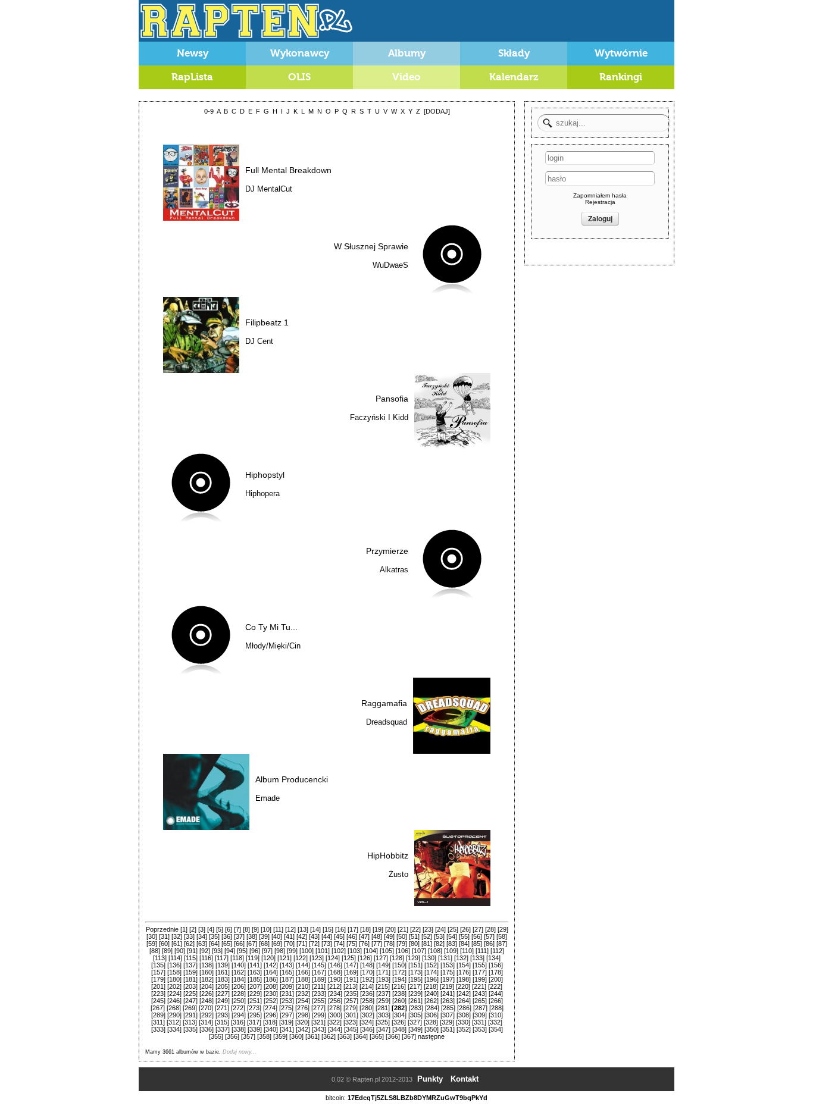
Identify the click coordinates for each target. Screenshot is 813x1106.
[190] (335, 979)
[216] (399, 986)
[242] (463, 993)
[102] (339, 950)
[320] (302, 1022)
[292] (206, 1015)
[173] (415, 972)
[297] (287, 1015)
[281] (383, 1007)
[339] (255, 1029)
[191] (351, 979)
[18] (365, 929)
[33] (189, 936)
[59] (151, 943)
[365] (377, 1036)
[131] (445, 957)
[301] (351, 1015)
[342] (303, 1029)
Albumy (407, 53)
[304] (399, 1015)
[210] (303, 986)
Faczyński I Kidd (379, 417)
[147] (351, 965)
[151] (415, 965)
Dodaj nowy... (240, 1052)
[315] (222, 1022)
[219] (447, 986)
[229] (255, 993)
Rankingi (620, 77)
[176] (463, 972)
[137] (190, 965)
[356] (232, 1036)
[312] (174, 1022)
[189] (319, 979)
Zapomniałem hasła (600, 195)
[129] (413, 957)
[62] (189, 943)
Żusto (398, 874)
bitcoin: (336, 1097)
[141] (255, 965)
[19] (378, 929)
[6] (228, 929)
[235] (351, 993)
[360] (296, 1036)
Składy (514, 53)
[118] (237, 957)
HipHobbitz (387, 855)
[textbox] (603, 122)
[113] (160, 957)
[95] (242, 950)
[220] (463, 986)
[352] (463, 1029)
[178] (496, 972)
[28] (490, 929)
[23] (428, 929)
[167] (319, 972)
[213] (350, 986)
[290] (174, 1015)
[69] (276, 943)
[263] (447, 1000)
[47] (364, 936)
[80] (414, 943)
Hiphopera (262, 493)
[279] (350, 1007)
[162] (239, 972)
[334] (174, 1029)
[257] (351, 1000)
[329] (447, 1022)
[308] (463, 1015)
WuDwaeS (390, 265)
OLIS (299, 77)
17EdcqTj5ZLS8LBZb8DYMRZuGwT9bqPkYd (417, 1097)
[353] (480, 1029)
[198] (463, 979)
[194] (399, 979)
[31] (164, 936)
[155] (480, 965)
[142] (271, 965)
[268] (174, 1007)
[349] (415, 1029)
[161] (222, 972)
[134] (493, 957)
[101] (322, 950)
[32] (176, 936)
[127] (381, 957)
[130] (429, 957)
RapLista (192, 77)
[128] (397, 957)
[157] (158, 972)
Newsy (192, 53)
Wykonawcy (299, 53)
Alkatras (394, 569)
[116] (206, 957)
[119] (252, 957)
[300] (335, 1015)
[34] (201, 936)
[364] (361, 1036)
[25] (453, 929)
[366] (393, 1036)
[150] (399, 965)
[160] (206, 972)
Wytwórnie (621, 53)
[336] (206, 1029)
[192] (367, 979)
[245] (158, 1000)
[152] (431, 965)
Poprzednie (162, 929)
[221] (479, 986)
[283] (416, 1007)
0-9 (209, 111)
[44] (326, 936)
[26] (465, 929)
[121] (284, 957)
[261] (415, 1000)
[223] (158, 993)
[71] (301, 943)
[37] (239, 936)
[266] (496, 1000)
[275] (286, 1007)
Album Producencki (291, 779)
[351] (447, 1029)
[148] (367, 965)
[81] (426, 943)
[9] (255, 929)
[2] (192, 929)
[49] (389, 936)
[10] (266, 929)
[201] (158, 986)
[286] (464, 1007)
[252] (271, 1000)
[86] (489, 943)
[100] (306, 950)
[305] (415, 1015)
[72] (314, 943)
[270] (206, 1007)
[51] (414, 936)
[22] (415, 929)
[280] (366, 1007)
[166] (303, 972)
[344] (335, 1029)
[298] (303, 1015)
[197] (447, 979)
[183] (222, 979)
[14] (315, 929)
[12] (290, 929)
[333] (158, 1029)
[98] (279, 950)
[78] (389, 943)
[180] (174, 979)
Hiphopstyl (264, 475)
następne (431, 1036)
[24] (440, 929)
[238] (399, 993)
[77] (376, 943)
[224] (174, 993)
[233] (319, 993)
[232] (303, 993)
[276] (302, 1007)
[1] (183, 929)
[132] (461, 957)
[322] (334, 1022)
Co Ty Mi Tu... (271, 627)
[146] (335, 965)
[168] (335, 972)
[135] (158, 965)
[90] (179, 950)
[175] (447, 972)
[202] (174, 986)
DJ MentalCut (268, 188)
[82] (439, 943)
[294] (239, 1015)
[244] (496, 993)
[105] (387, 950)
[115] (191, 957)
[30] (151, 936)
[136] (174, 965)
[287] (480, 1007)
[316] (238, 1022)
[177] (480, 972)
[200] (496, 979)
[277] (318, 1007)
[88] (154, 950)
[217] (415, 986)
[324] (366, 1022)
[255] (319, 1000)
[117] (222, 957)
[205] (222, 986)
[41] (289, 936)
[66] (239, 943)
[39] (264, 936)
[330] (463, 1022)
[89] (167, 950)
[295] (255, 1015)
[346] (367, 1029)
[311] (158, 1022)
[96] (254, 950)
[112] (497, 950)
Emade (267, 798)
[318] (270, 1022)
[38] (251, 936)
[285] (448, 1007)
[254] (303, 1000)
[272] (238, 1007)
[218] (431, 986)
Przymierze (387, 551)
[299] (319, 1015)
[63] (201, 943)
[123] (316, 957)
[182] (206, 979)
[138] (206, 965)
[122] (300, 957)
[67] (251, 943)
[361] (312, 1036)
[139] (222, 965)
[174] (431, 972)
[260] (399, 1000)
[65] (226, 943)
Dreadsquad (386, 722)
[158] (174, 972)
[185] (255, 979)
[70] (289, 943)
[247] (190, 1000)
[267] (158, 1007)
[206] (239, 986)
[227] (222, 993)
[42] (301, 936)
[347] (383, 1029)
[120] (268, 957)
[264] (463, 1000)
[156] (496, 965)
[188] (303, 979)
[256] (335, 1000)
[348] (399, 1029)
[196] (431, 979)
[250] (239, 1000)
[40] (276, 936)
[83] (451, 943)
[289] (158, 1015)
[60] (164, 943)
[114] (175, 957)
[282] (399, 1007)
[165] (287, 972)
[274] (270, 1007)
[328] (431, 1022)
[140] (239, 965)
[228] (239, 993)
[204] (206, 986)
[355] (216, 1036)
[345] (351, 1029)
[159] (190, 972)
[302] (367, 1015)
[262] (431, 1000)
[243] (480, 993)
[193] (383, 979)
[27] (478, 929)
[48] (376, 936)
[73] (326, 943)
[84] (464, 943)
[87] (501, 943)
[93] (217, 950)
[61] (176, 943)
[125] (349, 957)
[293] (222, 1015)
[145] (319, 965)
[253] (287, 1000)
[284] (432, 1007)
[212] (334, 986)
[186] (271, 979)
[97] (267, 950)
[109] (451, 950)
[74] (339, 943)
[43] (314, 936)
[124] (333, 957)
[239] (415, 993)
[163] (255, 972)
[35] (214, 936)
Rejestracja (600, 202)
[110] (467, 950)
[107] (419, 950)
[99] (292, 950)
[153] (447, 965)
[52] (426, 936)
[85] (476, 943)
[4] (210, 929)
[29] (503, 929)
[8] (246, 929)
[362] (328, 1036)
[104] (371, 950)
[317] (254, 1022)
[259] (383, 1000)
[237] (383, 993)
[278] (334, 1007)
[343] (319, 1029)
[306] (431, 1015)
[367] (409, 1036)
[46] (351, 936)
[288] (496, 1007)
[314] (206, 1022)
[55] (464, 936)
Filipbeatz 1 (267, 322)
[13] (303, 929)
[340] (271, 1029)
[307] (447, 1015)
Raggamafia (384, 703)
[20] (390, 929)
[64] (214, 943)
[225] (190, 993)
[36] (226, 936)
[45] (339, 936)
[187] (287, 979)
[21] (403, 929)
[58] (501, 936)
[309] (480, 1015)
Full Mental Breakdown (288, 170)
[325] (383, 1022)
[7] (237, 929)
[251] (255, 1000)
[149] (383, 965)
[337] (222, 1029)
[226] (206, 993)
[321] (318, 1022)
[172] (399, 972)
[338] (239, 1029)
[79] (401, 943)
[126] (365, 957)
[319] (286, 1022)
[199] (480, 979)
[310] (496, 1015)
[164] (271, 972)
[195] (415, 979)
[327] (415, 1022)
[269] (190, 1007)
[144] (303, 965)
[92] (204, 950)
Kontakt (465, 1078)
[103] (355, 950)
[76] (364, 943)
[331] (479, 1022)
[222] (495, 986)
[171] (383, 972)
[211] (319, 986)
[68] (264, 943)
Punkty (430, 1078)
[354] (496, 1029)
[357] (248, 1036)
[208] (271, 986)
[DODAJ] (437, 111)
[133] (477, 957)
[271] (222, 1007)
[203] (190, 986)
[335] (190, 1029)
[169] (351, 972)
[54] (451, 936)
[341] (287, 1029)
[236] (367, 993)
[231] (287, 993)
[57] (489, 936)
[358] (264, 1036)
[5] (219, 929)
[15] (328, 929)
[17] (353, 929)
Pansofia (392, 398)
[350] (431, 1029)
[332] (495, 1022)
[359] (280, 1036)
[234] (335, 993)
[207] (255, 986)
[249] (222, 1000)
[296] (271, 1015)
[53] (439, 936)
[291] (190, 1015)
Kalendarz (514, 77)
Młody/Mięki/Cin (273, 645)
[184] (239, 979)
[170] (367, 972)
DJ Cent (259, 341)
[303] (383, 1015)
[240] (431, 993)
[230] (271, 993)
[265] (480, 1000)
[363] (344, 1036)
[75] (351, 943)
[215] (383, 986)
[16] (340, 929)
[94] (229, 950)
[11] (278, 929)
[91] (192, 950)
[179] (158, 979)
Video (406, 77)
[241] (447, 993)
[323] (350, 1022)
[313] (190, 1022)
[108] (435, 950)
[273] (254, 1007)
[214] (366, 986)
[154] (463, 965)
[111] (482, 950)
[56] (476, 936)
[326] (399, 1022)
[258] (367, 1000)
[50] (401, 936)
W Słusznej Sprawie (371, 246)
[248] (206, 1000)
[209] (287, 986)
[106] (403, 950)
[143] (287, 965)
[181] (190, 979)
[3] (201, 929)
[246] (174, 1000)
